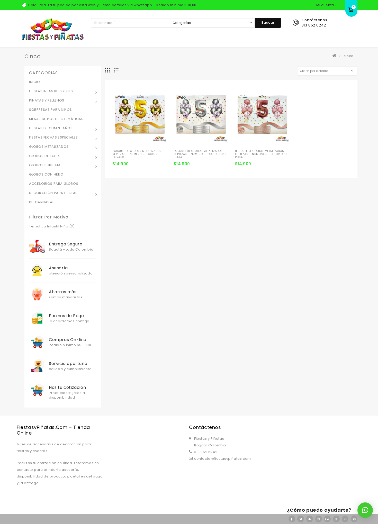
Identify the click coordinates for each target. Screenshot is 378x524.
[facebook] (292, 519)
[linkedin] (345, 519)
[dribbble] (318, 519)
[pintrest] (354, 519)
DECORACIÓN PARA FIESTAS (53, 192)
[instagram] (336, 519)
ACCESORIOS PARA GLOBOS (53, 183)
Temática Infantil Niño (48, 226)
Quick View (145, 141)
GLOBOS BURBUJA (44, 165)
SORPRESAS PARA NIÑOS (50, 109)
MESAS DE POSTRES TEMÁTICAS (56, 118)
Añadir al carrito (118, 150)
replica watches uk (131, 410)
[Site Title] (53, 28)
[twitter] (300, 519)
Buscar (268, 22)
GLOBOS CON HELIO (46, 174)
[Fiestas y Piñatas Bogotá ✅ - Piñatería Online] (335, 55)
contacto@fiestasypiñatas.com (222, 458)
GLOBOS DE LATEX (44, 155)
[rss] (309, 519)
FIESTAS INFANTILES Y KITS (51, 91)
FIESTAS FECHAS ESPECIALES (53, 137)
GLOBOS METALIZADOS (49, 146)
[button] (365, 510)
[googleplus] (327, 519)
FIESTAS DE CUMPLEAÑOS (51, 128)
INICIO (34, 81)
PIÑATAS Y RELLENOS (46, 100)
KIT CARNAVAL (41, 202)
